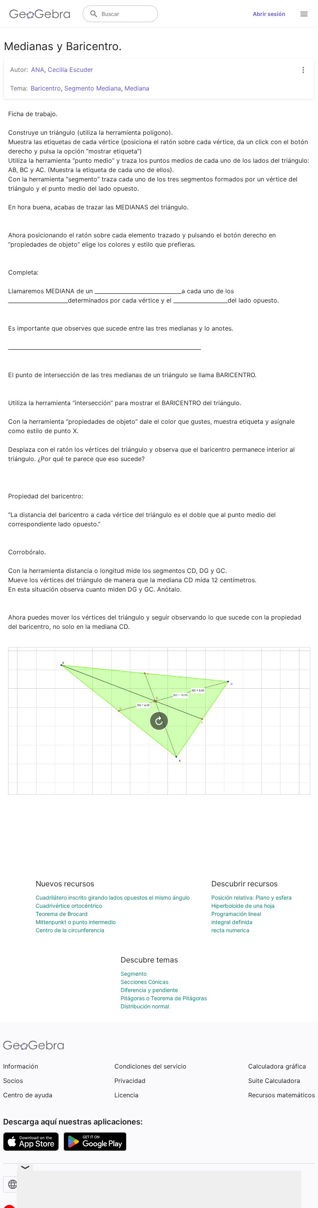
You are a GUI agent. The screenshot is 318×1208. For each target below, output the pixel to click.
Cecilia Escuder (70, 69)
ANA (37, 69)
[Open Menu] (304, 14)
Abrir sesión (269, 13)
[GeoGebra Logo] (39, 14)
